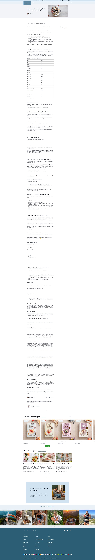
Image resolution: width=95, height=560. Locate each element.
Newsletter (37, 546)
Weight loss (28, 401)
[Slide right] (71, 417)
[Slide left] (69, 417)
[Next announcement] (54, 0)
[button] (34, 2)
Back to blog (48, 410)
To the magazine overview (42, 451)
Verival (26, 558)
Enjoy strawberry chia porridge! (31, 155)
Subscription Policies (51, 539)
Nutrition (32, 23)
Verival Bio (28, 23)
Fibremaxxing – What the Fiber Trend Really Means (30, 464)
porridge (48, 226)
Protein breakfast (25, 542)
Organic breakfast (25, 536)
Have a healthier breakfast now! (31, 98)
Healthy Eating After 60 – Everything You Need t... (63, 464)
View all (47, 446)
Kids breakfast (40, 401)
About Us (37, 536)
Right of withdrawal (50, 542)
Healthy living (44, 401)
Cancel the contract (50, 543)
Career (36, 545)
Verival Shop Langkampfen (39, 539)
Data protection (50, 545)
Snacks (24, 545)
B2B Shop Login (38, 549)
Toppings (24, 546)
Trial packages (25, 549)
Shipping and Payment (51, 540)
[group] (8, 518)
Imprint (49, 536)
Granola (24, 539)
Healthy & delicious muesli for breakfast (32, 133)
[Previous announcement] (23, 0)
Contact (49, 546)
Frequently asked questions (39, 540)
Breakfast (36, 401)
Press (36, 543)
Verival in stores (38, 542)
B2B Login (69, 0)
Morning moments (49, 401)
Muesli (24, 540)
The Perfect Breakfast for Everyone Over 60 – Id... (47, 464)
